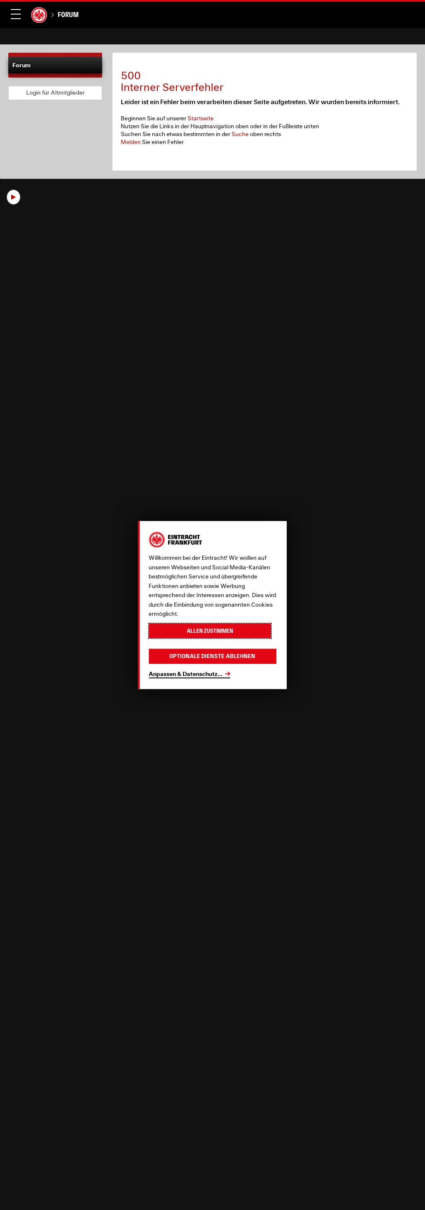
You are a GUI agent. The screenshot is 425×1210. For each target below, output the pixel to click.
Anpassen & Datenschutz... (185, 673)
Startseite (201, 118)
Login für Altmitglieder (55, 92)
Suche (240, 134)
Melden (131, 142)
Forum (68, 14)
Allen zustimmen (210, 630)
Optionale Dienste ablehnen (212, 656)
